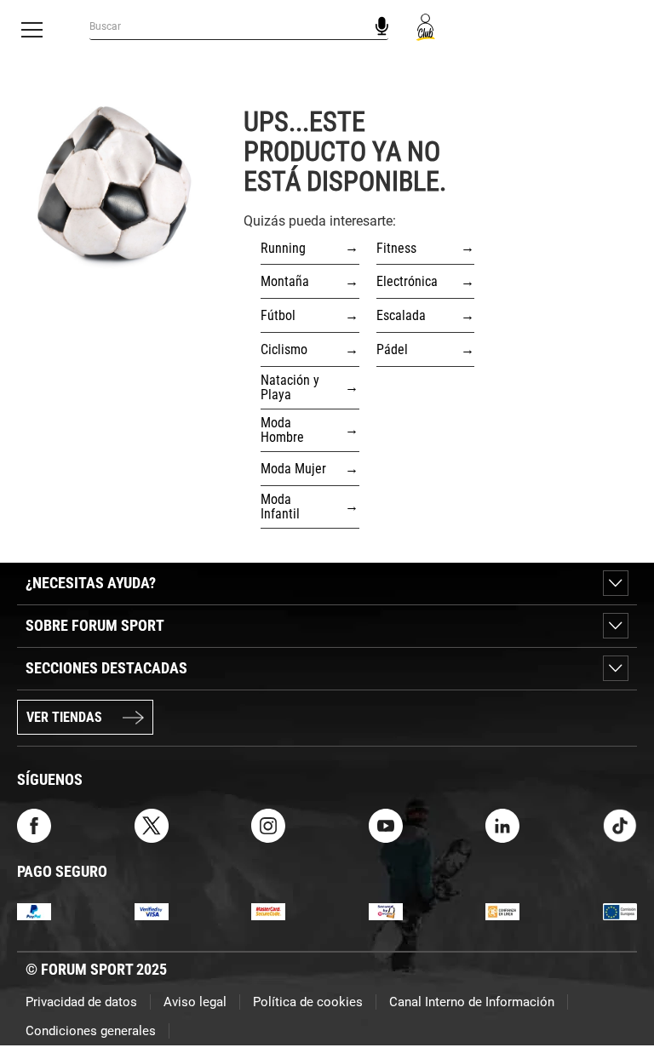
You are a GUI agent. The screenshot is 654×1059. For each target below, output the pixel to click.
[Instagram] (268, 824)
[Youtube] (386, 824)
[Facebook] (34, 824)
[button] (616, 997)
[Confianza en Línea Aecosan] (502, 910)
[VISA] (152, 910)
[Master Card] (268, 910)
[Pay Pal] (34, 910)
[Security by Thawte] (386, 910)
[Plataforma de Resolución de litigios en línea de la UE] (620, 910)
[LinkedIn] (502, 824)
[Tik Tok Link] (620, 824)
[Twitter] (152, 824)
